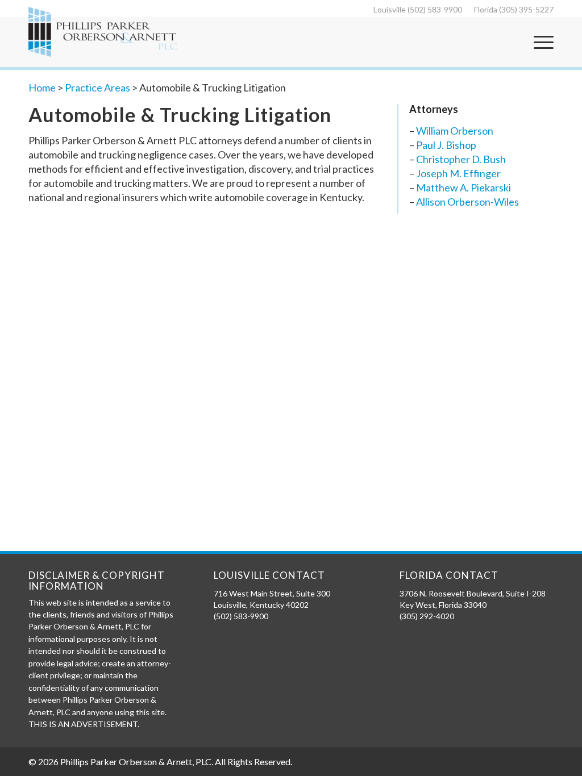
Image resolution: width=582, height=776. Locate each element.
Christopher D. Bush (461, 159)
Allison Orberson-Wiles (467, 201)
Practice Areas (97, 87)
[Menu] (540, 42)
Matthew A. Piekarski (463, 187)
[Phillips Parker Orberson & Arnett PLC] (102, 32)
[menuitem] (418, 9)
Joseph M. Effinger (458, 173)
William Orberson (454, 130)
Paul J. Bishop (446, 145)
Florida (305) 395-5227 (514, 9)
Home (42, 87)
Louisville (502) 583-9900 (417, 9)
